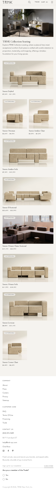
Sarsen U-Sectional (9, 208)
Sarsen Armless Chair (37, 131)
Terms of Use (8, 415)
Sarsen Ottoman (9, 131)
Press (5, 389)
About (5, 385)
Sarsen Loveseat (8, 323)
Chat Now (6, 447)
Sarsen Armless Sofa (10, 169)
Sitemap (6, 400)
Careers (6, 393)
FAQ (4, 411)
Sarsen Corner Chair (10, 362)
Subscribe (48, 466)
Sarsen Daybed (8, 91)
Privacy (5, 397)
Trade (37, 2)
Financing (6, 419)
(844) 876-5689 (8, 433)
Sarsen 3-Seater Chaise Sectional (14, 246)
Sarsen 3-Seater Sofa (10, 284)
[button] (29, 2)
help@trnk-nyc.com (10, 442)
